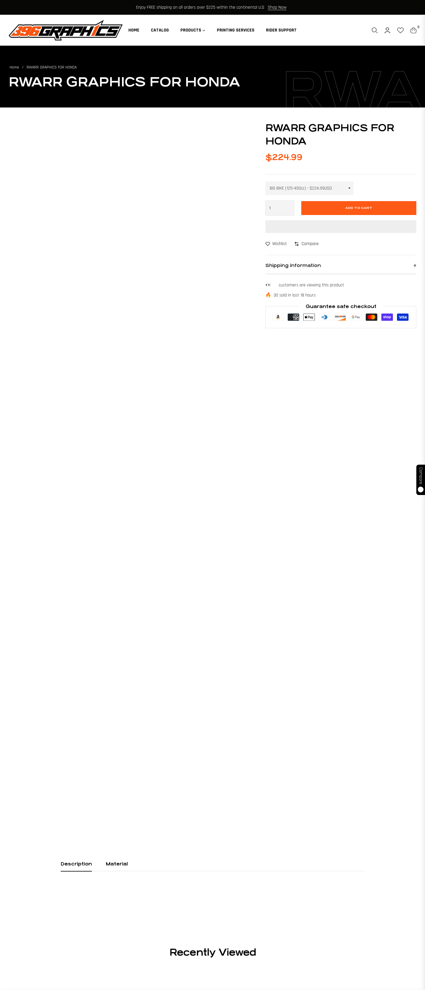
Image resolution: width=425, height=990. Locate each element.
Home (14, 67)
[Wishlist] (400, 30)
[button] (374, 30)
